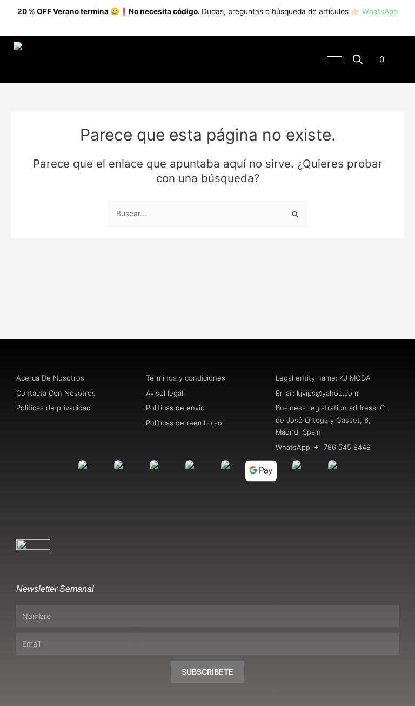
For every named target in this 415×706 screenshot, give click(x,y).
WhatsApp (380, 11)
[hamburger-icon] (335, 59)
